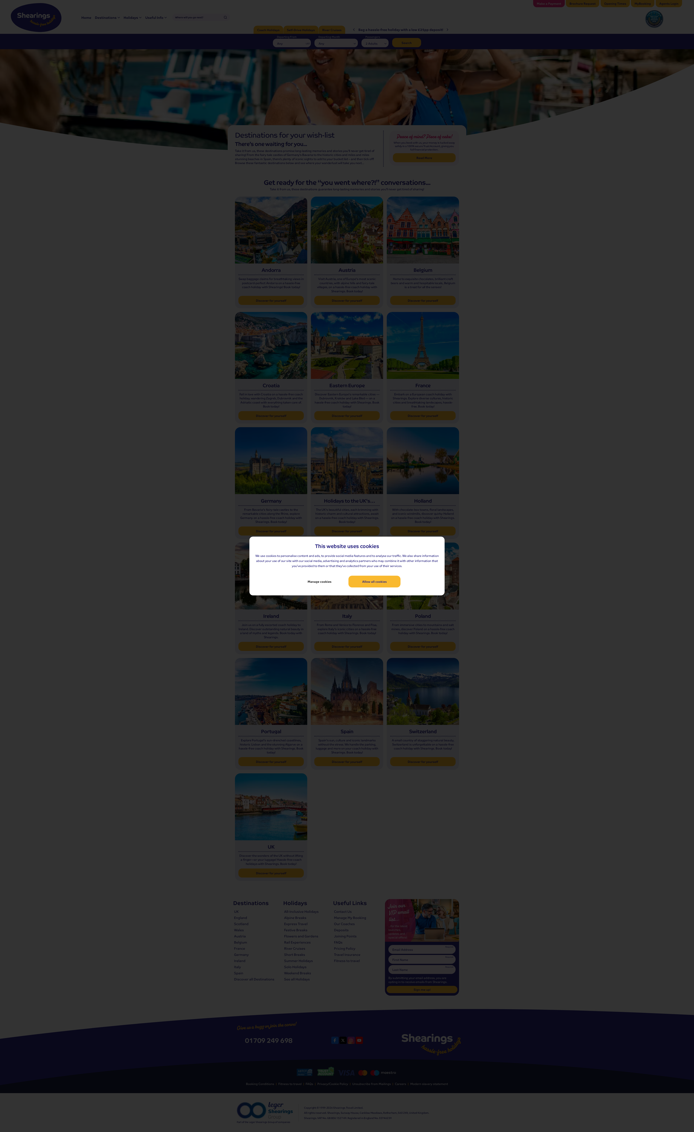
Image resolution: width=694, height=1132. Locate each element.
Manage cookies (319, 581)
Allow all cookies (374, 581)
